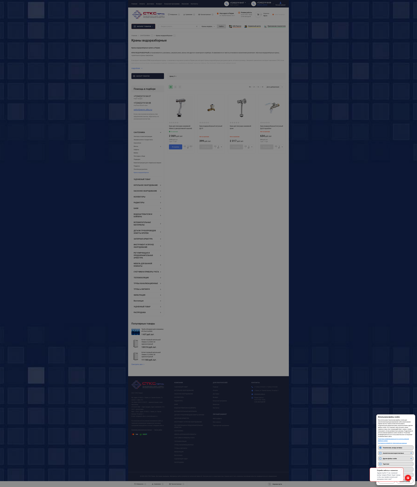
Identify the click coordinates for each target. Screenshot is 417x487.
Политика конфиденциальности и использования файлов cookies (393, 440)
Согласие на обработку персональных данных (392, 443)
